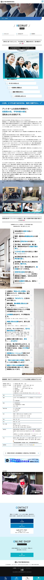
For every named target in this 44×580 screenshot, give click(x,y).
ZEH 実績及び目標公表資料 (34, 564)
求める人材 (6, 33)
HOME (3, 18)
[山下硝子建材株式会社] (7, 2)
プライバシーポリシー (21, 568)
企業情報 (14, 568)
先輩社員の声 (20, 33)
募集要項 (33, 33)
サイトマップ (28, 568)
